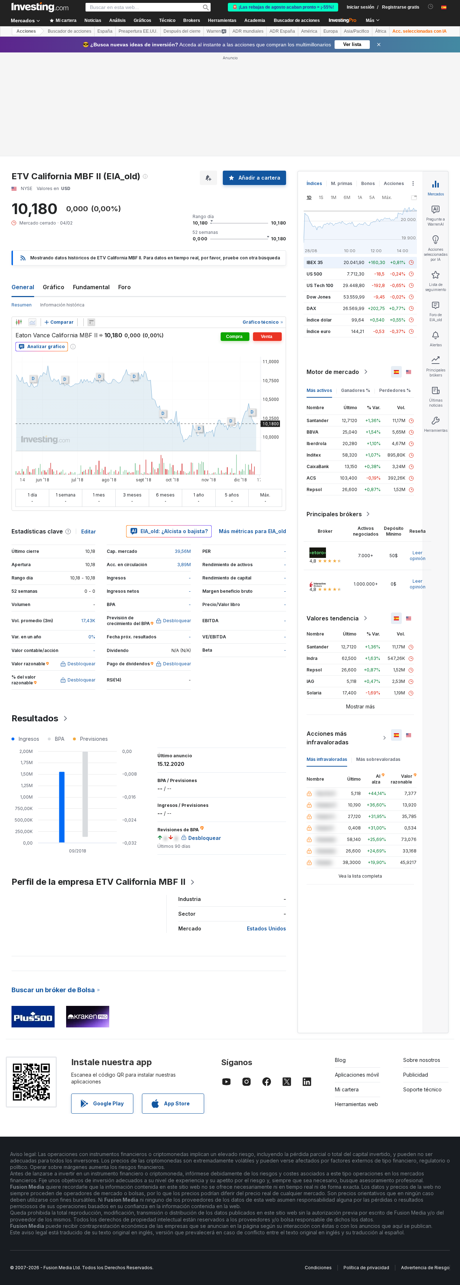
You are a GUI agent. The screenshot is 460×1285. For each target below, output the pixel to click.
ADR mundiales (248, 31)
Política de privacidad (366, 1267)
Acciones (26, 31)
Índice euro (319, 331)
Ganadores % (355, 390)
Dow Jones (319, 297)
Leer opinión (418, 555)
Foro (124, 287)
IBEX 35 (315, 262)
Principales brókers (334, 514)
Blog (340, 1060)
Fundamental (91, 287)
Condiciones (318, 1267)
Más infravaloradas (327, 759)
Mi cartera (347, 1089)
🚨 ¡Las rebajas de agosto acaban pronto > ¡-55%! (283, 7)
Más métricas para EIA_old (252, 531)
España (104, 31)
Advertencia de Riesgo (425, 1267)
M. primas (341, 183)
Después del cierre (182, 31)
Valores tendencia (333, 618)
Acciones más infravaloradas (328, 738)
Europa (330, 31)
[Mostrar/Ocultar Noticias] (91, 322)
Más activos (319, 390)
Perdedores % (395, 390)
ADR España (282, 31)
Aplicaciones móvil (357, 1075)
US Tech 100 (320, 285)
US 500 (314, 274)
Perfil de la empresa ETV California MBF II (98, 882)
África (380, 31)
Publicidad (415, 1075)
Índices (314, 183)
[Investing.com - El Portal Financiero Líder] (40, 7)
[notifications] (431, 6)
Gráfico (53, 287)
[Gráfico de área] (32, 322)
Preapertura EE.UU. (138, 31)
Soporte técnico (422, 1089)
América (309, 31)
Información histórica (62, 305)
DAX (311, 308)
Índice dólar (319, 320)
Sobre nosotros (421, 1060)
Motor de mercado (333, 371)
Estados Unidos (266, 928)
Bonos (368, 183)
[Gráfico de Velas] (19, 322)
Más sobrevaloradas (378, 759)
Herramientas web (356, 1104)
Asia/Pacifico (356, 31)
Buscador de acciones (297, 20)
